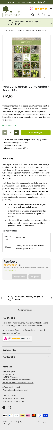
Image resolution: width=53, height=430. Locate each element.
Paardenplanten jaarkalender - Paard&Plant (32, 30)
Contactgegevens (44, 422)
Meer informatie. (10, 271)
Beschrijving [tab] (7, 158)
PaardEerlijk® (12, 422)
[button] (43, 14)
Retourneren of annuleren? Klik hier (18, 382)
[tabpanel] (26, 208)
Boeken (12, 30)
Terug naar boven (25, 310)
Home (4, 30)
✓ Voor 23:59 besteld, (26, 2)
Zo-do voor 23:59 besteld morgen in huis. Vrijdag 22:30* (25, 139)
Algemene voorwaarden (27, 422)
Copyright (7, 424)
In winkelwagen (35, 132)
